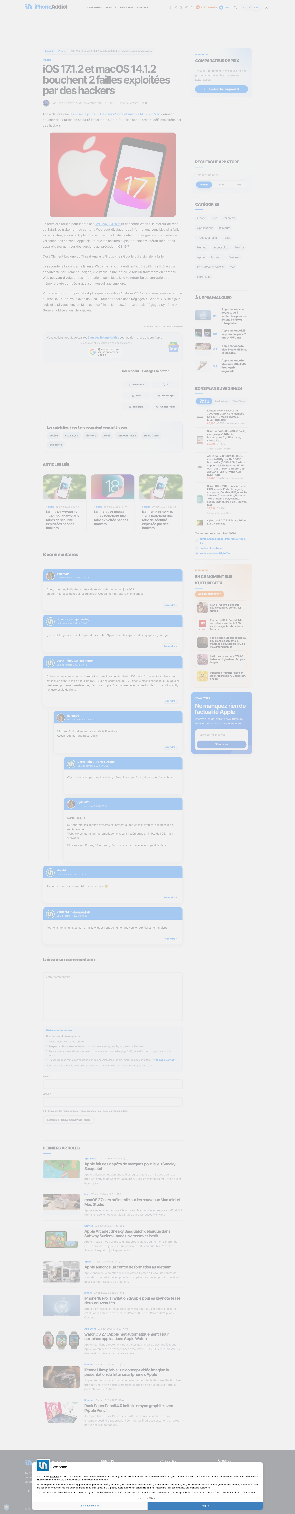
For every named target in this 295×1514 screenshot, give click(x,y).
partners (54, 1476)
